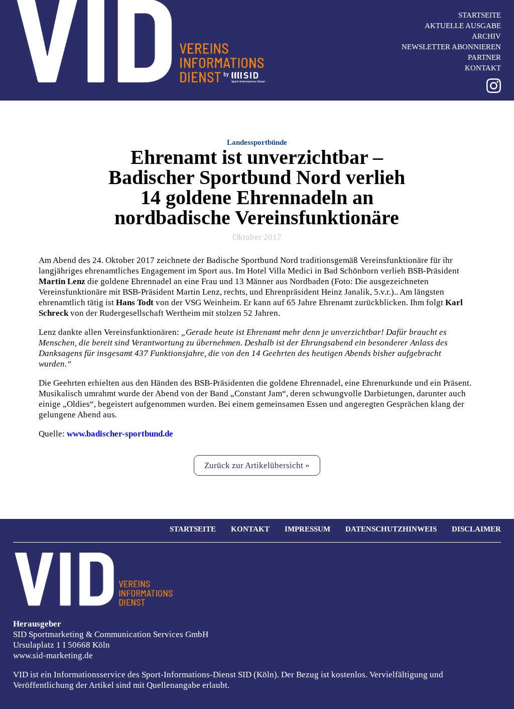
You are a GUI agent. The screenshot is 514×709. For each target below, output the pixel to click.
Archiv (486, 36)
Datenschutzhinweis (391, 529)
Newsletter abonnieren (451, 47)
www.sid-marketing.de (53, 655)
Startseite (479, 15)
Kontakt (483, 68)
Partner (484, 57)
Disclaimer (476, 529)
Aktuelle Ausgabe (463, 26)
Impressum (307, 529)
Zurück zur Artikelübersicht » (257, 465)
